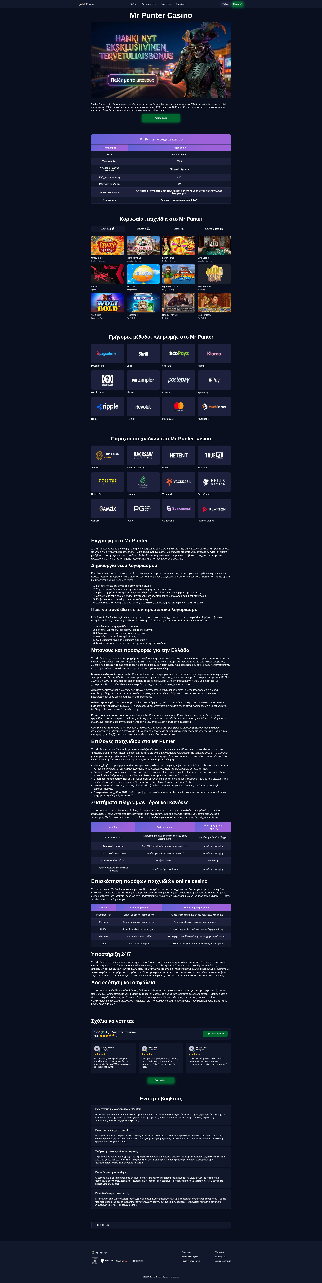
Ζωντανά (141, 229)
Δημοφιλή (106, 229)
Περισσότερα (161, 1080)
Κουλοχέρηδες (212, 229)
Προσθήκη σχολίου (215, 1034)
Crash (177, 229)
